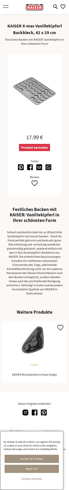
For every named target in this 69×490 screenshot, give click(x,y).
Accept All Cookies (31, 458)
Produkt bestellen (34, 147)
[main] (31, 460)
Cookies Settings (31, 478)
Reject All (32, 468)
